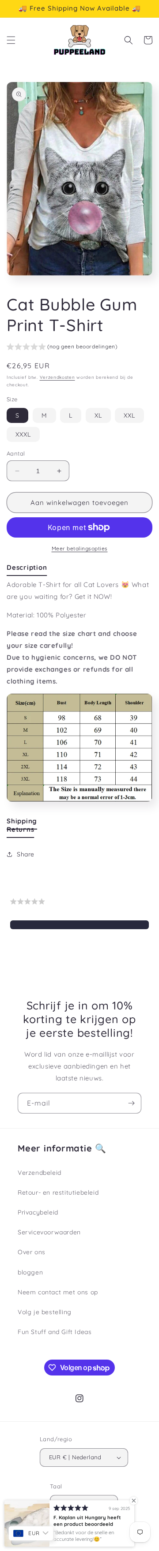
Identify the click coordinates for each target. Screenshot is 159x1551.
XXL (129, 415)
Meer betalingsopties (80, 548)
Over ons (31, 1252)
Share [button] (25, 854)
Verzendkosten (57, 377)
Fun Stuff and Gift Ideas (54, 1332)
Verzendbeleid (39, 1173)
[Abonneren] (131, 1103)
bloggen (30, 1272)
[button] (11, 40)
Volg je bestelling (45, 1312)
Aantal (16, 453)
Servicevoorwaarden (49, 1232)
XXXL (23, 434)
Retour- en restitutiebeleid (58, 1192)
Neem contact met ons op (58, 1292)
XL (98, 415)
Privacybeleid (38, 1212)
